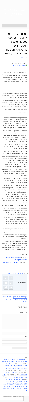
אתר (26, 342)
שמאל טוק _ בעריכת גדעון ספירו (15, 273)
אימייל (25, 336)
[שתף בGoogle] (11, 283)
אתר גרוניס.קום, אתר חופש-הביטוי (14, 368)
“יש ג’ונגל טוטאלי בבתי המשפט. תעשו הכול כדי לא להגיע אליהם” (15, 366)
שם (26, 331)
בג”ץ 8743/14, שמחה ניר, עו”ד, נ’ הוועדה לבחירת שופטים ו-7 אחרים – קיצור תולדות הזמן (15, 388)
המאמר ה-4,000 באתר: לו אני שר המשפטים (16, 381)
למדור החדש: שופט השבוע (8, 361)
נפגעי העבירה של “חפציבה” (11, 262)
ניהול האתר (14, 401)
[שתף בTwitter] (5, 278)
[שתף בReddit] (5, 287)
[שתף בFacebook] (11, 278)
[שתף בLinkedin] (11, 287)
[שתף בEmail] (5, 283)
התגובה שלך (23, 312)
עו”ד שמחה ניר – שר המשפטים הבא (14, 379)
